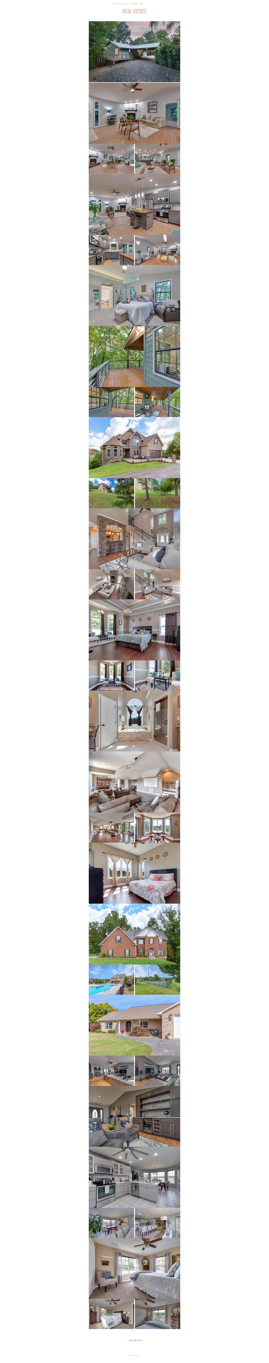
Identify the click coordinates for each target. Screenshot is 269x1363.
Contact (134, 3)
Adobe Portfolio (137, 1355)
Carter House (120, 3)
